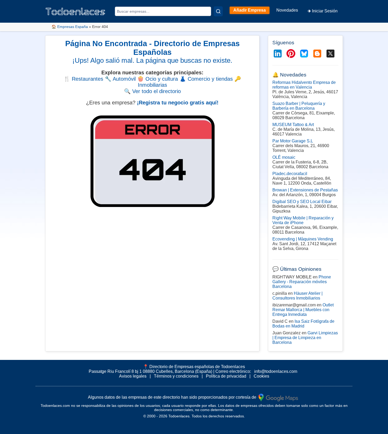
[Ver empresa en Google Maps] (278, 397)
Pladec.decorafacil (289, 173)
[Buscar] (218, 11)
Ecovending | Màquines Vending (302, 239)
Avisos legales (132, 376)
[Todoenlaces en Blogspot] (317, 53)
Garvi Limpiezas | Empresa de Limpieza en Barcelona (305, 338)
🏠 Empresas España (69, 27)
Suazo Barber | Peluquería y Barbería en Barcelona (298, 105)
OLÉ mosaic (283, 157)
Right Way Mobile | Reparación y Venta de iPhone (303, 220)
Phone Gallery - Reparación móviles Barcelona (301, 282)
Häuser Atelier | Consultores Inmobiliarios (297, 295)
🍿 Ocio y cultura (157, 79)
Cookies (261, 376)
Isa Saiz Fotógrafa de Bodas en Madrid (303, 323)
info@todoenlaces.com (275, 371)
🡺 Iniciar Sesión (322, 11)
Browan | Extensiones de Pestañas (305, 190)
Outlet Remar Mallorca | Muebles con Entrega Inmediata (303, 310)
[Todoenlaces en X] (330, 53)
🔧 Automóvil (120, 79)
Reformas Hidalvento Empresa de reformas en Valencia (304, 84)
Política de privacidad (226, 376)
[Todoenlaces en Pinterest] (291, 53)
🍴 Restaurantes (83, 79)
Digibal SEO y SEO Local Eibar (302, 201)
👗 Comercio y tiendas (206, 79)
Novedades (287, 10)
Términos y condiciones (176, 376)
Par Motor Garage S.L (292, 141)
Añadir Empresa (249, 10)
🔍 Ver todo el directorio (152, 91)
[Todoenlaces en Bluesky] (304, 53)
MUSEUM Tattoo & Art (293, 124)
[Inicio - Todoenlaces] (75, 11)
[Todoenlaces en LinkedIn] (277, 53)
